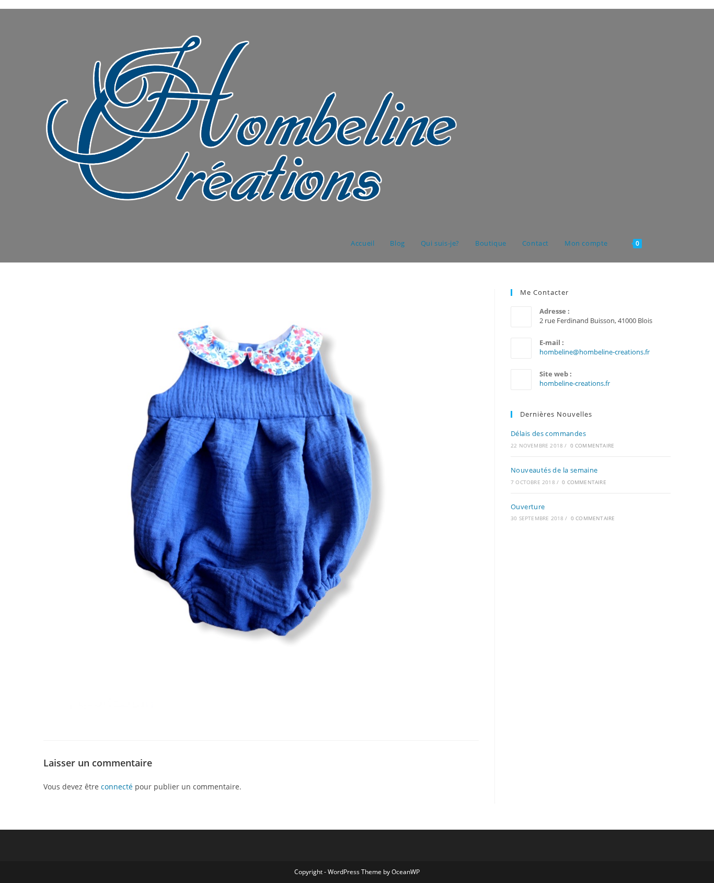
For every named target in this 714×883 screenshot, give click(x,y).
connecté (117, 787)
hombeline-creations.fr (574, 383)
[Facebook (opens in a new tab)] (654, 28)
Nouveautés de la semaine (554, 470)
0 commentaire (592, 445)
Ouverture (528, 506)
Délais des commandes (548, 433)
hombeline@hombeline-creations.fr (594, 352)
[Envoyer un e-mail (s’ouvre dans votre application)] (668, 28)
